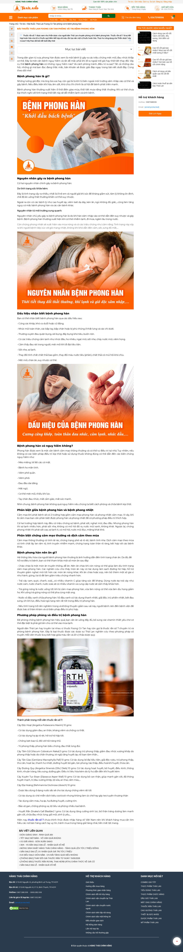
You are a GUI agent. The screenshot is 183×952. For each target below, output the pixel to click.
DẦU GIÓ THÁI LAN (149, 898)
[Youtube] (100, 941)
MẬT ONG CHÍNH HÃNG (151, 902)
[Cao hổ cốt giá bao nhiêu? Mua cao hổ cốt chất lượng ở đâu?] (144, 50)
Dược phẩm (83, 20)
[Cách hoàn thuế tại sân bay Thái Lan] (144, 85)
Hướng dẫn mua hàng (95, 886)
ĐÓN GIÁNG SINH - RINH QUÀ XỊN (36, 835)
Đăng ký (159, 2)
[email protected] (152, 107)
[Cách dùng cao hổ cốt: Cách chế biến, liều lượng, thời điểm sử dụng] (144, 38)
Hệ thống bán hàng (94, 925)
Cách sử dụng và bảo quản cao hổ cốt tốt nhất (162, 73)
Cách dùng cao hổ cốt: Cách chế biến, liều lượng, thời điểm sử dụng (162, 37)
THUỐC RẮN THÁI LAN (151, 906)
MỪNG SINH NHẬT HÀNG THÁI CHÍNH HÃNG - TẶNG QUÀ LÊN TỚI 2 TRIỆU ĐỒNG (59, 848)
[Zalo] (91, 941)
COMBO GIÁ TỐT (148, 882)
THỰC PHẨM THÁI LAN (151, 886)
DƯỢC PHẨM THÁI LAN (151, 918)
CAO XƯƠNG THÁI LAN (151, 910)
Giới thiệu (138, 2)
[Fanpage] (82, 941)
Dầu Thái (72, 20)
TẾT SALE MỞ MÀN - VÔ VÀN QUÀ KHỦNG (40, 838)
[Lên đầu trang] (177, 941)
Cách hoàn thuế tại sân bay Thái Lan (162, 84)
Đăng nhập (168, 2)
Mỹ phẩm (93, 20)
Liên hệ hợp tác (92, 929)
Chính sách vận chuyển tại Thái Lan (99, 899)
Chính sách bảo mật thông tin (98, 916)
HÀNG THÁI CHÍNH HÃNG (101, 946)
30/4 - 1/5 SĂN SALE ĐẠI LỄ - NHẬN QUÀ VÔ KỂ (42, 845)
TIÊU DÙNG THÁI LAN (150, 890)
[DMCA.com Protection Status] (19, 908)
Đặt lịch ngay (155, 113)
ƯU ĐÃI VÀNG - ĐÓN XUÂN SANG (36, 841)
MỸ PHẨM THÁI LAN (149, 922)
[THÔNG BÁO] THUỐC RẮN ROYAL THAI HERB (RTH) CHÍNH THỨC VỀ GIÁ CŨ (57, 861)
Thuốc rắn (54, 20)
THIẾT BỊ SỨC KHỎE (150, 914)
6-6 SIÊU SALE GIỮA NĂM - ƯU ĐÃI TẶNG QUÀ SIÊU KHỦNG (49, 855)
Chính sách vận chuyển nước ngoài (98, 907)
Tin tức (131, 2)
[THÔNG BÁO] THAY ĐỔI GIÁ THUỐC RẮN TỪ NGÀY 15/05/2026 (50, 858)
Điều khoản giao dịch (95, 921)
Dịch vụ (146, 2)
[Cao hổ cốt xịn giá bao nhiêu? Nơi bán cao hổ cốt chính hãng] (144, 62)
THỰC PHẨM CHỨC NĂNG (152, 894)
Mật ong (63, 20)
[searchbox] (81, 16)
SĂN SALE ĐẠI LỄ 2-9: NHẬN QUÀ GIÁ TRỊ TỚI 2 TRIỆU (46, 851)
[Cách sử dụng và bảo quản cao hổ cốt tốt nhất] (144, 74)
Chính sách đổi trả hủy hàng (98, 894)
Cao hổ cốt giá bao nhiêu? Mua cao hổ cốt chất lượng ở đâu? (162, 50)
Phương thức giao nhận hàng (98, 890)
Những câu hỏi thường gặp (97, 933)
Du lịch (152, 2)
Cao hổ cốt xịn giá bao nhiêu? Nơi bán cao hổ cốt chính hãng (162, 62)
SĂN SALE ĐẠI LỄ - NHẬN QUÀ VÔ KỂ (38, 865)
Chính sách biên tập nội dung (98, 912)
